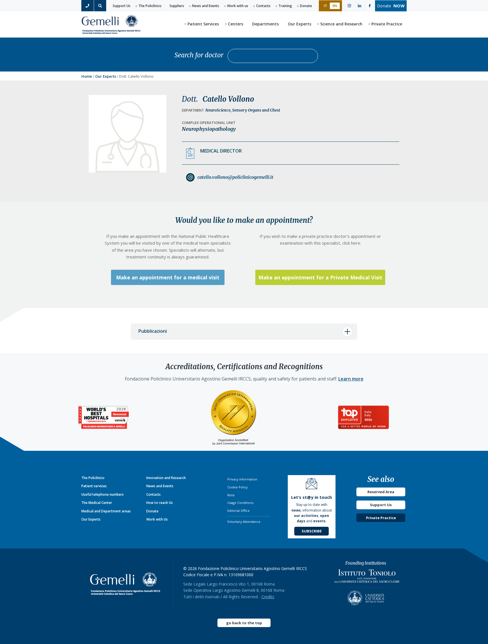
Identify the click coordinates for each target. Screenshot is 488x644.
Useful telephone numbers (102, 494)
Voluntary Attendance (243, 521)
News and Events (205, 5)
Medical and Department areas (106, 511)
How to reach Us (159, 502)
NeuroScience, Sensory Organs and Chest (242, 110)
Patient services (94, 486)
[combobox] (273, 56)
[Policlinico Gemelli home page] (127, 583)
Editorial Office (238, 510)
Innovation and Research (166, 477)
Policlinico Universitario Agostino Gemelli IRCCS (111, 24)
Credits (268, 596)
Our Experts (105, 76)
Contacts (263, 5)
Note (231, 495)
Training (285, 5)
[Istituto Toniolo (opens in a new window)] (366, 577)
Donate (306, 5)
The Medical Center (96, 502)
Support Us (121, 5)
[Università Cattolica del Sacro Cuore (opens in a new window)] (365, 596)
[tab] (244, 332)
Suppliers (176, 5)
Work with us (237, 5)
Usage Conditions (240, 503)
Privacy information (242, 479)
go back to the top (244, 622)
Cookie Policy (237, 487)
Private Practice (381, 517)
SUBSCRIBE (312, 531)
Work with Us (157, 519)
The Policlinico (150, 5)
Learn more (350, 379)
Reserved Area (380, 491)
